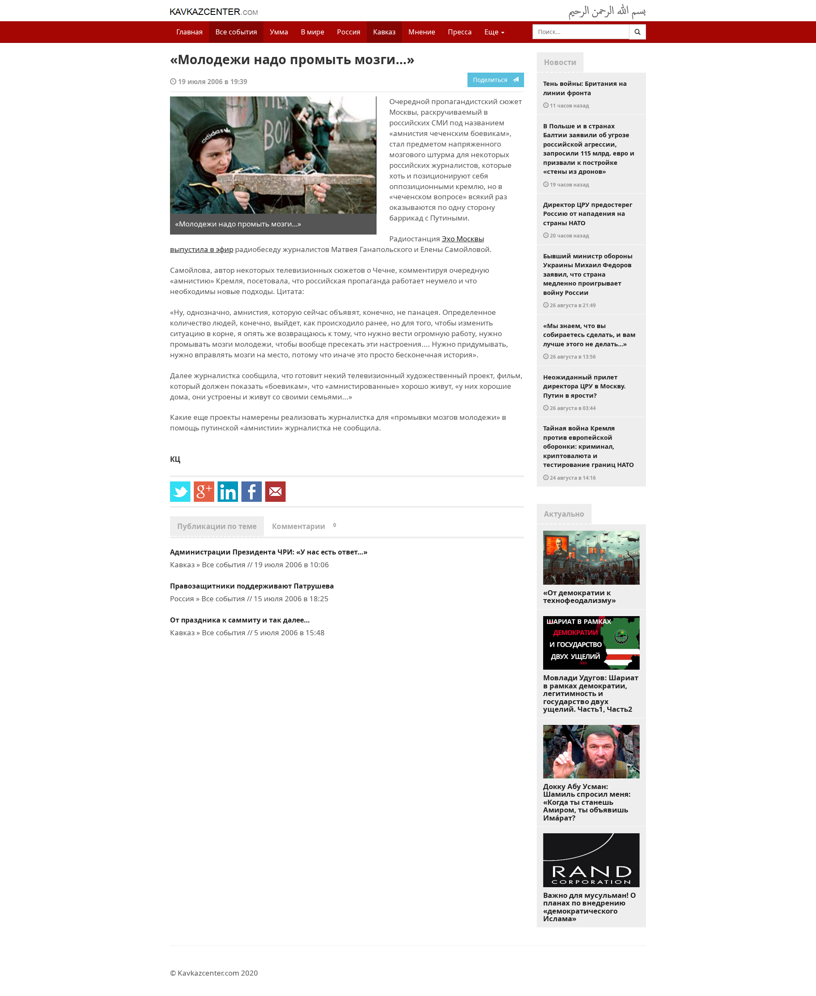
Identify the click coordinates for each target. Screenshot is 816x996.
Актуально (564, 514)
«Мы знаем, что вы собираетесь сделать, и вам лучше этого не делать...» (589, 340)
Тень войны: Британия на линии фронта (585, 94)
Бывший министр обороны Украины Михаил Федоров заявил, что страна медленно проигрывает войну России (587, 280)
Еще (492, 32)
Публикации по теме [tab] (217, 526)
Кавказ (384, 32)
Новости (560, 62)
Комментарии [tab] (304, 526)
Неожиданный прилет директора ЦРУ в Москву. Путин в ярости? (584, 392)
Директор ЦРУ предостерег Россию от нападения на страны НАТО (587, 219)
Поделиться (493, 80)
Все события (236, 32)
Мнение (421, 32)
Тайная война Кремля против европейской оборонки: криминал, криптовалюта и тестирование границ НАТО (588, 452)
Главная (189, 32)
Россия (348, 32)
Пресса (460, 32)
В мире (312, 32)
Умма (279, 32)
